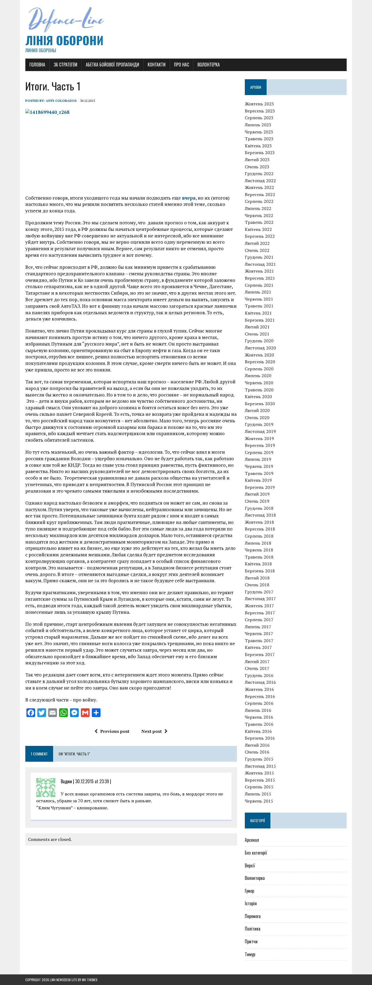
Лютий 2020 (257, 410)
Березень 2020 (260, 404)
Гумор (249, 891)
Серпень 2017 (259, 620)
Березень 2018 (260, 571)
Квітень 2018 (258, 564)
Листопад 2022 (260, 181)
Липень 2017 (258, 627)
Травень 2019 (259, 473)
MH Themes (89, 979)
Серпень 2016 (259, 703)
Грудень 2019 (259, 424)
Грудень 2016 (259, 675)
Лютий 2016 (257, 745)
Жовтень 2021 (259, 271)
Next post (151, 731)
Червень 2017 (259, 633)
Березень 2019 (260, 487)
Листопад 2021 (260, 264)
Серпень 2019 (259, 452)
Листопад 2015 (260, 766)
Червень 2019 (259, 466)
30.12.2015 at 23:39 (92, 781)
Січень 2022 (257, 250)
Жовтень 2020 (259, 355)
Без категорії (256, 852)
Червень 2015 (259, 801)
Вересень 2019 (260, 445)
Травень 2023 (259, 139)
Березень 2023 (260, 152)
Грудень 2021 (259, 257)
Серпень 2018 (259, 536)
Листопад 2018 (260, 515)
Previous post (114, 731)
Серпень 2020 (259, 369)
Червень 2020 (259, 383)
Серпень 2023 (259, 118)
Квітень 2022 (258, 229)
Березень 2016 (260, 738)
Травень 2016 (259, 724)
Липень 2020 (258, 376)
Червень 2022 (259, 215)
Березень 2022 (260, 236)
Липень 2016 (258, 710)
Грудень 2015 (259, 759)
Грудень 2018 (259, 508)
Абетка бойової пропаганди (112, 64)
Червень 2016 (259, 717)
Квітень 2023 (258, 146)
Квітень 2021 (258, 313)
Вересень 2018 (260, 529)
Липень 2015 (258, 794)
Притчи (251, 941)
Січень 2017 (257, 668)
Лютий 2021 (257, 327)
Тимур (250, 954)
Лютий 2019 (257, 494)
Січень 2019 (257, 501)
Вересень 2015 (260, 780)
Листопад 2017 (260, 599)
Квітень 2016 (258, 731)
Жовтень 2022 (259, 187)
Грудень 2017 (259, 592)
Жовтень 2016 (259, 689)
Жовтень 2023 (259, 104)
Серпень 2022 (259, 201)
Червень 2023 (259, 132)
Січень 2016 (257, 752)
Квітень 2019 (258, 480)
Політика (252, 928)
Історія (251, 903)
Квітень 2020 (258, 397)
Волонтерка (208, 64)
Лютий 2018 (257, 578)
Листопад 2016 (260, 682)
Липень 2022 (258, 208)
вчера (189, 198)
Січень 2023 (257, 167)
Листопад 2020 (260, 348)
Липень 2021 (258, 292)
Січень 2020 (257, 417)
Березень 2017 (260, 654)
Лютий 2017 (257, 661)
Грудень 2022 (259, 173)
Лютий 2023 (257, 160)
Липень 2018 (258, 543)
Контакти (157, 64)
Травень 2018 (259, 557)
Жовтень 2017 (259, 606)
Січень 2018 (257, 585)
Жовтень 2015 (259, 773)
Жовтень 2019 (259, 438)
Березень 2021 (260, 320)
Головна (37, 64)
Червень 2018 (259, 550)
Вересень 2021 (260, 278)
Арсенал (252, 840)
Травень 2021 (259, 306)
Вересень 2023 (260, 111)
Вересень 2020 (260, 362)
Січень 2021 (257, 334)
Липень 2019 (258, 459)
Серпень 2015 (259, 787)
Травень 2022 (259, 222)
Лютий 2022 (257, 243)
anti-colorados (61, 101)
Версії (250, 865)
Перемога (253, 916)
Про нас (181, 64)
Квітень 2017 (258, 647)
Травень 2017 (259, 641)
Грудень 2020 (259, 341)
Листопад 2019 (260, 431)
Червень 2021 (259, 299)
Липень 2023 (258, 125)
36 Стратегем (65, 64)
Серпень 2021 (259, 285)
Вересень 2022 (260, 194)
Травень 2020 (259, 390)
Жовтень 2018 (259, 522)
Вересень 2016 (260, 696)
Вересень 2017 (260, 613)
